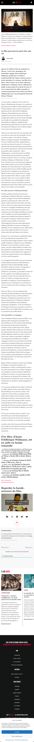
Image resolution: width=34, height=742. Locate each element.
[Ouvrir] (2, 2)
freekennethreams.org (7, 482)
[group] (12, 600)
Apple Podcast (17, 693)
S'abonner (17, 655)
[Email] (27, 517)
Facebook (17, 702)
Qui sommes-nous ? (17, 674)
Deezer (17, 696)
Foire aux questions (17, 665)
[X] (12, 517)
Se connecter (17, 662)
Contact (17, 677)
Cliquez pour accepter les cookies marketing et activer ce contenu (17, 502)
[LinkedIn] (17, 517)
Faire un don (17, 658)
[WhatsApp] (22, 517)
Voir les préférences (17, 736)
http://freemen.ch (6, 480)
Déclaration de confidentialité (21, 739)
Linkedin (17, 709)
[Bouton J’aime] (17, 522)
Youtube (17, 686)
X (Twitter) (17, 706)
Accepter (17, 732)
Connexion (29, 547)
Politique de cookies (9, 739)
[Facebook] (7, 517)
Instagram (17, 699)
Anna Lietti (9, 58)
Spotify (17, 689)
